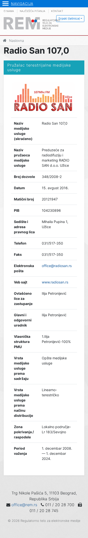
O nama (9, 11)
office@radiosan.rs (57, 266)
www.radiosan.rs (55, 282)
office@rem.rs (24, 504)
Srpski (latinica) (69, 18)
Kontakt (57, 11)
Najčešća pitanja (32, 11)
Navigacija (22, 3)
